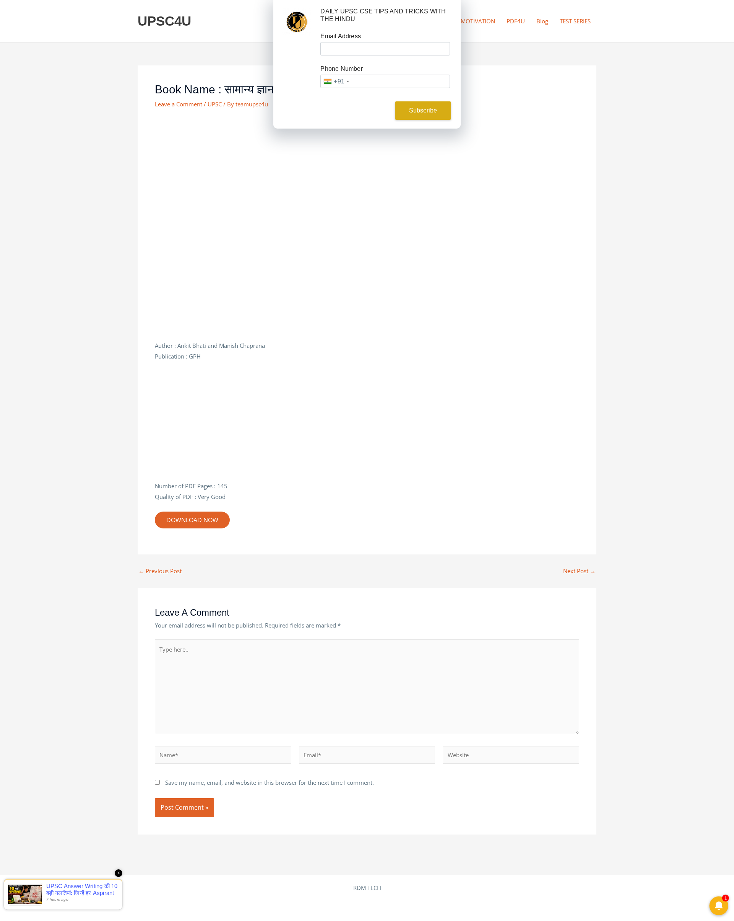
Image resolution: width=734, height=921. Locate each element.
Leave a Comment (178, 104)
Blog (542, 21)
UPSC (215, 104)
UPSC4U (164, 20)
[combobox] (336, 81)
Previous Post (160, 571)
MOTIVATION (478, 21)
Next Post (579, 571)
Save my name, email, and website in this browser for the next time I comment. (269, 782)
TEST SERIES (575, 21)
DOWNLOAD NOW (192, 520)
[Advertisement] (367, 173)
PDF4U (516, 21)
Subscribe (423, 110)
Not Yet (361, 110)
